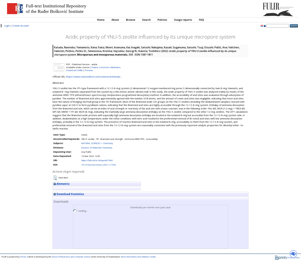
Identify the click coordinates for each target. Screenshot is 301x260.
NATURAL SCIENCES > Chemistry (97, 143)
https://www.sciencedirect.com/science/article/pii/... (94, 76)
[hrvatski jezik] (262, 25)
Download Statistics (70, 194)
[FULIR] (259, 8)
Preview (89, 70)
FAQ (201, 19)
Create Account (20, 25)
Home (101, 19)
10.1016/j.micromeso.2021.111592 (98, 164)
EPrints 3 (24, 256)
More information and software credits (138, 256)
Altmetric (63, 184)
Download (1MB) (74, 70)
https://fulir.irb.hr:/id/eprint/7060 (97, 160)
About (115, 19)
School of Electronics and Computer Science (71, 256)
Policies (162, 19)
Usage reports (183, 19)
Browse (130, 19)
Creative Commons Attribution (105, 67)
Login (7, 25)
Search (146, 19)
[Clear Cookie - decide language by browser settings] (265, 25)
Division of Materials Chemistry (96, 147)
